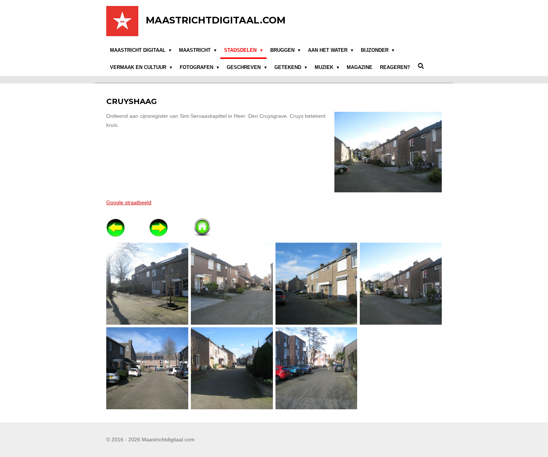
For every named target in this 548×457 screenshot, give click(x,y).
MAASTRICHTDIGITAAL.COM (216, 20)
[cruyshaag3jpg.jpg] (231, 284)
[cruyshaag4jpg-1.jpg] (401, 284)
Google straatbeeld (128, 202)
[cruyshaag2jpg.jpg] (316, 284)
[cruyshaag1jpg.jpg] (147, 284)
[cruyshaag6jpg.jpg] (231, 368)
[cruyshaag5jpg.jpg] (147, 368)
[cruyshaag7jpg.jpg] (316, 368)
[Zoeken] (421, 66)
